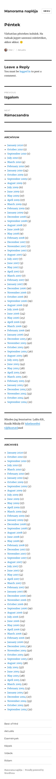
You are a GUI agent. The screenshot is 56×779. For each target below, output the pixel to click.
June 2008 (13, 229)
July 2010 (12, 157)
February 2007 (15, 279)
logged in (25, 71)
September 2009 (17, 178)
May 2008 (13, 233)
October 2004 (15, 397)
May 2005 (13, 368)
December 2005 (16, 338)
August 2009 (14, 183)
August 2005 (14, 355)
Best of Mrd (11, 723)
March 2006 (14, 326)
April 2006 (13, 322)
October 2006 (15, 296)
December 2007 (16, 242)
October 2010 (15, 149)
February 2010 (15, 166)
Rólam (8, 760)
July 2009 (13, 187)
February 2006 (16, 330)
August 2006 (14, 305)
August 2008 (14, 225)
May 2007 (13, 267)
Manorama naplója (21, 11)
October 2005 (15, 347)
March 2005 (14, 376)
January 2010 (15, 170)
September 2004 (17, 401)
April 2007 (13, 271)
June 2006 (13, 313)
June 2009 (13, 191)
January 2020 (15, 145)
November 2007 (16, 246)
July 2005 (12, 359)
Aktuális (22, 50)
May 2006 (13, 317)
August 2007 (14, 254)
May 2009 (13, 195)
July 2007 (12, 258)
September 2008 (17, 220)
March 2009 (14, 204)
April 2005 (13, 372)
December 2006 (16, 288)
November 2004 (16, 393)
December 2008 (16, 216)
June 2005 (13, 364)
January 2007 (15, 284)
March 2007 (14, 275)
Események (11, 738)
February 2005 (15, 380)
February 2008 (15, 237)
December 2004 (16, 389)
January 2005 (15, 385)
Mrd (10, 50)
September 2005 (17, 351)
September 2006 (17, 300)
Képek (8, 745)
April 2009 (13, 199)
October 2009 (15, 174)
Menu (46, 11)
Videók (8, 753)
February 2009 (16, 208)
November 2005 (16, 343)
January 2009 (15, 212)
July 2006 (13, 309)
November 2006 (16, 292)
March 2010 (14, 162)
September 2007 (17, 250)
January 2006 (15, 334)
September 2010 (16, 153)
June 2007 (13, 263)
